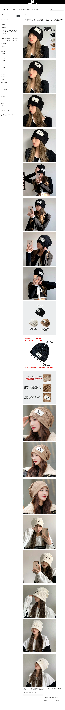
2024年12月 (3, 46)
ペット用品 (3, 98)
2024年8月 (3, 48)
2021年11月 (3, 74)
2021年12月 (3, 72)
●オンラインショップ (5, 19)
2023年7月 (3, 58)
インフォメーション (4, 89)
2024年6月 (3, 51)
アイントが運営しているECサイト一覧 (16, 9)
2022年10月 (3, 62)
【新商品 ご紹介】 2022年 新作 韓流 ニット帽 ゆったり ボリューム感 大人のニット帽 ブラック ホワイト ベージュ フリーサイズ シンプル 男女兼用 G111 (43, 19)
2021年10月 (3, 76)
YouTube (2, 87)
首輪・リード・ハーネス (5, 110)
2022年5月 (3, 65)
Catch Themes (4, 115)
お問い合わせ (36, 9)
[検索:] (57, 9)
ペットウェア (3, 96)
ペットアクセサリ (4, 94)
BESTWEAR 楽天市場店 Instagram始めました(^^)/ (10, 40)
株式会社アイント (32, 3)
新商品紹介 (3, 108)
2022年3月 (3, 67)
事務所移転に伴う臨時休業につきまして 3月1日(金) (10, 38)
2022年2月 (3, 69)
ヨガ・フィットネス (4, 101)
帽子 (2, 105)
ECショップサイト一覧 (4, 82)
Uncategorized (3, 84)
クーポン (2, 91)
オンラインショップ (5, 9)
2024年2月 (3, 53)
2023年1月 (3, 60)
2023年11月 (3, 55)
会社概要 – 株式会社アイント (28, 9)
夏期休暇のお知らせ (6, 33)
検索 (2, 14)
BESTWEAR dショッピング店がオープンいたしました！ (11, 36)
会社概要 (2, 103)
